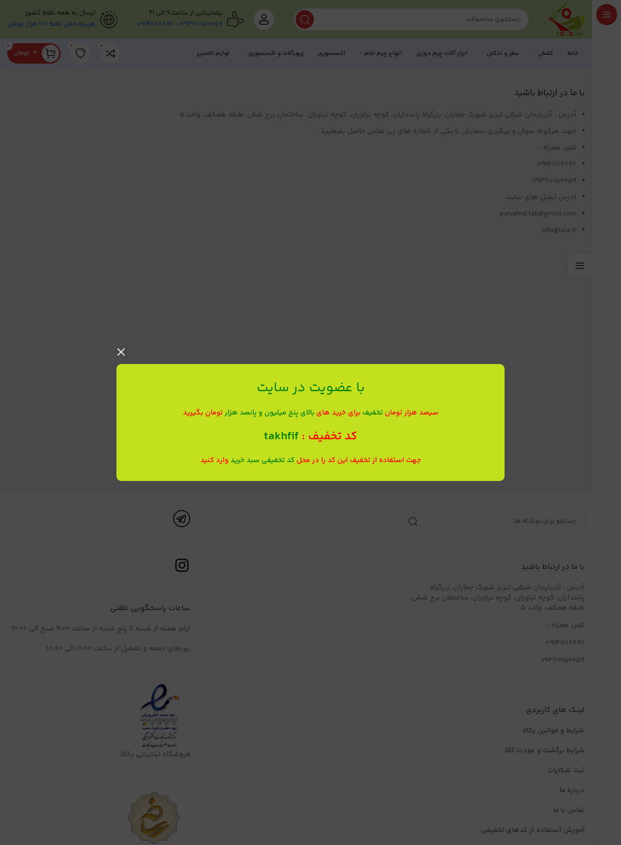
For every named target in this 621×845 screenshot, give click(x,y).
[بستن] (121, 352)
